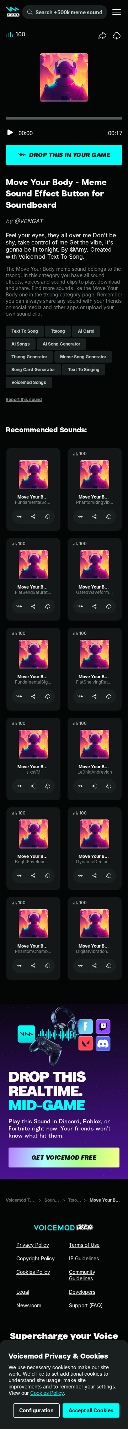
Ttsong (74, 1200)
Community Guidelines (82, 1275)
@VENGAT (28, 221)
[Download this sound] (116, 35)
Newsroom (28, 1305)
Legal (22, 1292)
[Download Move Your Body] (48, 517)
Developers (82, 1292)
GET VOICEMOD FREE (64, 1157)
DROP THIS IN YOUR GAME (69, 154)
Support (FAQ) (86, 1305)
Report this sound (24, 399)
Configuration (36, 1410)
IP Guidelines (84, 1258)
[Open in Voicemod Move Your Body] (19, 517)
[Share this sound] (102, 35)
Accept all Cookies (91, 1410)
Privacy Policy (32, 1245)
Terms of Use (84, 1245)
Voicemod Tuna (21, 1200)
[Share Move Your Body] (33, 517)
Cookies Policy (47, 1393)
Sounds (51, 1200)
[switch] (10, 133)
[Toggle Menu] (116, 12)
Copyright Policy (35, 1258)
